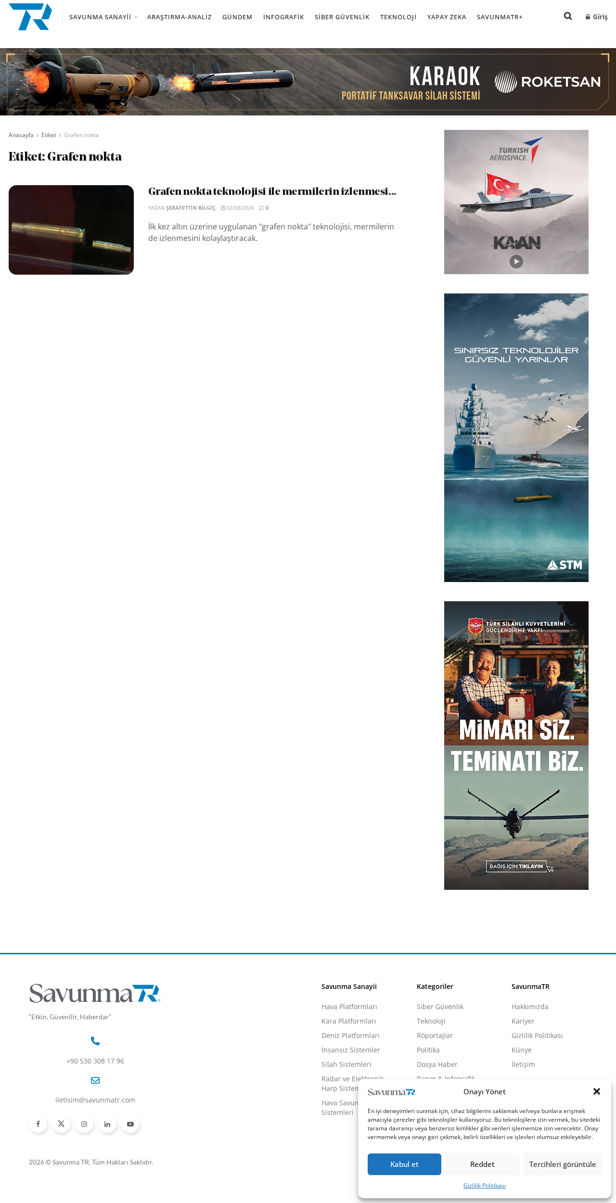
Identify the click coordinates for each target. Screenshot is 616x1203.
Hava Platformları (349, 1006)
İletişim (523, 1064)
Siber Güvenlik (342, 17)
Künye (522, 1049)
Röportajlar (435, 1035)
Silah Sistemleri (346, 1064)
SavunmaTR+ (500, 17)
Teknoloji (398, 17)
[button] (597, 1091)
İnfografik (283, 17)
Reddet (482, 1164)
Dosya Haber (437, 1064)
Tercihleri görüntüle (562, 1164)
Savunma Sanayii (100, 17)
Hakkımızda (530, 1006)
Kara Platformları (348, 1021)
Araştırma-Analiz (179, 17)
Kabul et (404, 1164)
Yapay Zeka (446, 17)
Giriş (599, 16)
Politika (428, 1049)
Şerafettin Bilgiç (191, 207)
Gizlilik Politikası (484, 1185)
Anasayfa (21, 135)
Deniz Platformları (350, 1035)
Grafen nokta (81, 135)
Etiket (48, 135)
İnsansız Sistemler (350, 1049)
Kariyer (523, 1021)
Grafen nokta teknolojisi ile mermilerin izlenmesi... (272, 192)
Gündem (237, 17)
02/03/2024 (239, 207)
